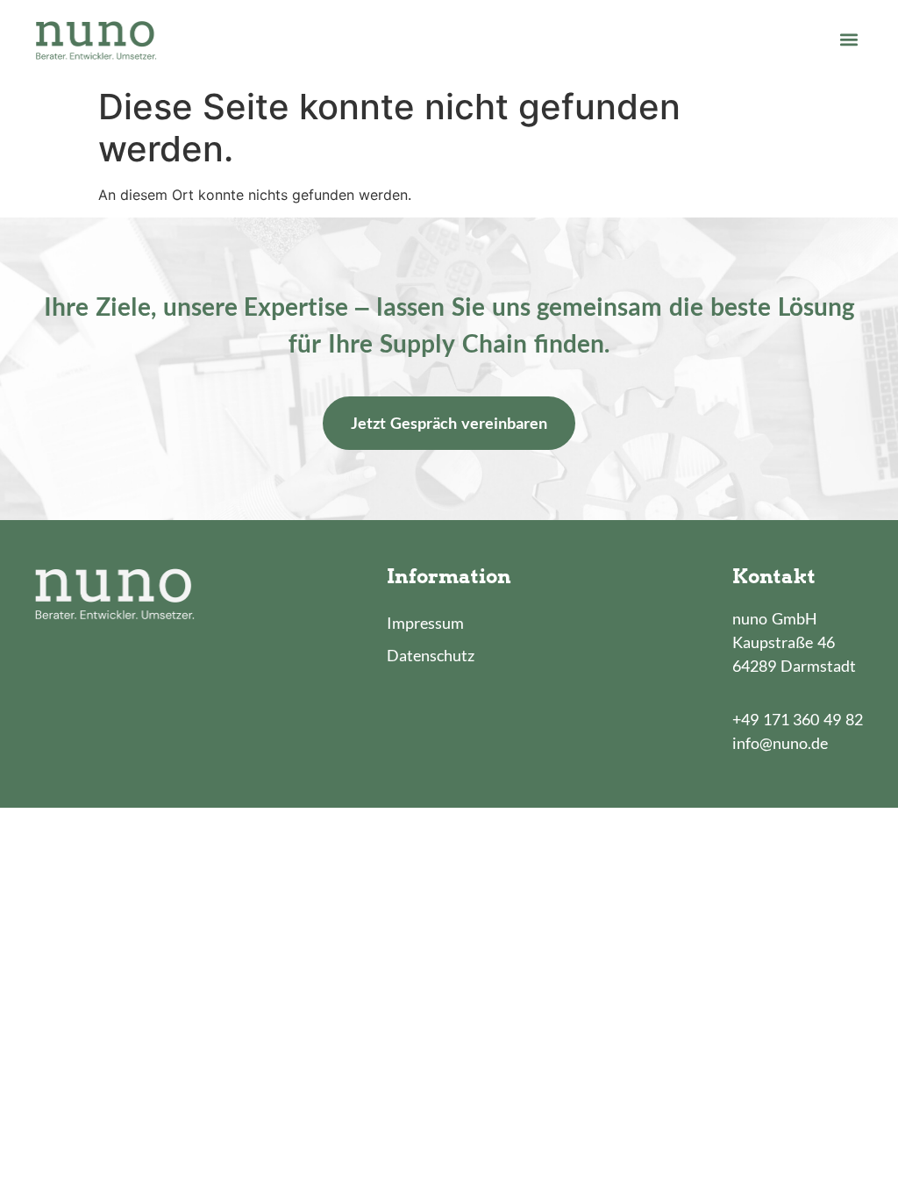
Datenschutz (430, 655)
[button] (848, 39)
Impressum (425, 622)
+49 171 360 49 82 (797, 719)
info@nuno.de (780, 742)
